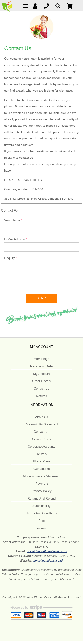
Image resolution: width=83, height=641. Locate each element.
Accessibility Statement (41, 424)
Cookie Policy (41, 439)
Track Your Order (42, 366)
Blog (42, 520)
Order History (41, 381)
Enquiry (9, 258)
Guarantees (41, 469)
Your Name (12, 220)
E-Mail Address (15, 239)
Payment (41, 483)
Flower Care (41, 461)
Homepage (41, 359)
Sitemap (41, 528)
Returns (41, 396)
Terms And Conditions (41, 513)
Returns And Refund (41, 498)
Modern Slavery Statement (41, 476)
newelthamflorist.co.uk (48, 560)
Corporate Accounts (41, 446)
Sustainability (41, 506)
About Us (41, 417)
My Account (41, 374)
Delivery (41, 454)
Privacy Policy (41, 491)
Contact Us (41, 388)
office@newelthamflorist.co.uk (47, 551)
